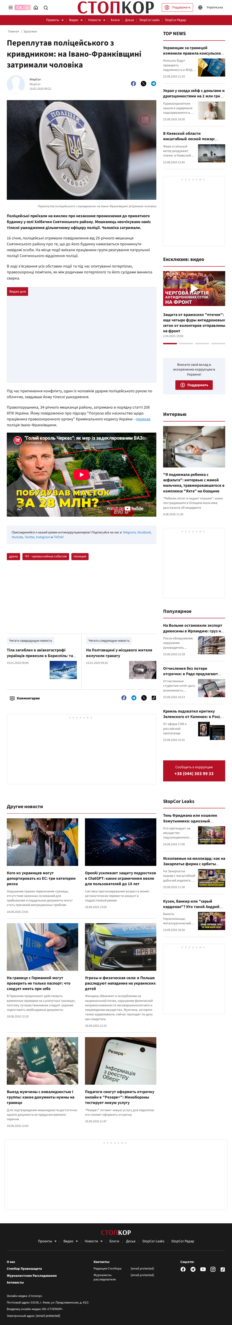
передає (143, 419)
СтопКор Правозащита (24, 1269)
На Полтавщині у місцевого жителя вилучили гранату (119, 652)
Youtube (17, 537)
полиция (80, 556)
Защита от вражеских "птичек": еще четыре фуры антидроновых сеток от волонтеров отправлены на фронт (194, 323)
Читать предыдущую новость (30, 640)
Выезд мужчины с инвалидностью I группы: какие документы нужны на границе (40, 1097)
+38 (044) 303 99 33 (194, 774)
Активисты (15, 1282)
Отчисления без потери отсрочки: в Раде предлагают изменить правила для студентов (190, 677)
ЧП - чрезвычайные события (46, 556)
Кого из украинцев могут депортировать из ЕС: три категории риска (41, 878)
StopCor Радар (175, 20)
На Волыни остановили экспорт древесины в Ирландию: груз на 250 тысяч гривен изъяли (193, 631)
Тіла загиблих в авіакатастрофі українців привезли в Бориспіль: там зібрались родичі (41, 655)
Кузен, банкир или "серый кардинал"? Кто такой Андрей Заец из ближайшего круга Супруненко (191, 910)
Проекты (52, 20)
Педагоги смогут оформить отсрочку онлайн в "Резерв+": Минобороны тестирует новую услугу (119, 1097)
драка (13, 556)
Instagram (43, 537)
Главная (13, 31)
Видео (73, 20)
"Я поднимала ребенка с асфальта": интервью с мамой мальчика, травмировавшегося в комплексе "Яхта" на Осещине (194, 483)
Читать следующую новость (109, 640)
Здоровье (30, 31)
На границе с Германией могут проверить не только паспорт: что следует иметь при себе (38, 983)
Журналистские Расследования (32, 1276)
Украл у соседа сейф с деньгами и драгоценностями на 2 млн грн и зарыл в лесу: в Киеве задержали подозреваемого (194, 99)
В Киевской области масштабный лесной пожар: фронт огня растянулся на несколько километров (189, 142)
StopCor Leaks (149, 20)
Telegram (128, 532)
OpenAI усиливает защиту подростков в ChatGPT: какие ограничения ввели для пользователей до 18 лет (120, 878)
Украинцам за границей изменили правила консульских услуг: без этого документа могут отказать (194, 56)
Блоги (115, 20)
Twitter (29, 537)
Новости (94, 20)
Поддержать (181, 7)
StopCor (35, 79)
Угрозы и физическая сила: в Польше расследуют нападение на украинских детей (120, 983)
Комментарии (28, 698)
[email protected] (48, 1315)
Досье (129, 20)
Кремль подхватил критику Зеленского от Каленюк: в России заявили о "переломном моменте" (194, 719)
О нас (11, 1262)
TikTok (57, 537)
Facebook (143, 532)
